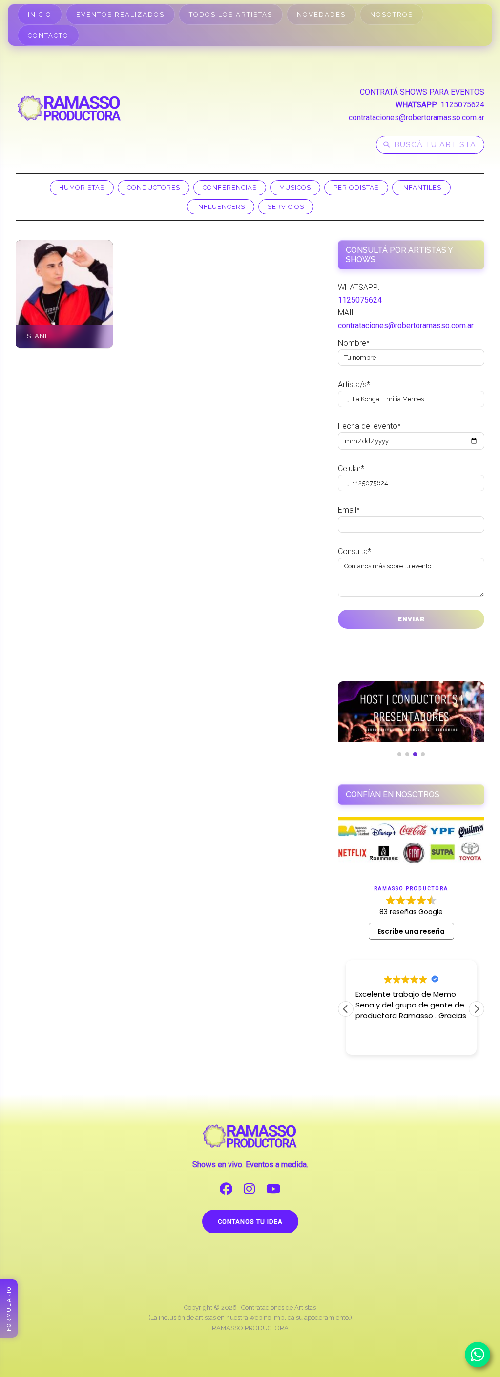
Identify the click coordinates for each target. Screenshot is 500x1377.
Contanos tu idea (250, 1221)
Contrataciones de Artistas (278, 1307)
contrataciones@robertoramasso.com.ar (416, 117)
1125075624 (462, 104)
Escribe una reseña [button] (411, 931)
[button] (476, 1009)
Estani (34, 336)
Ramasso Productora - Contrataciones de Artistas (69, 108)
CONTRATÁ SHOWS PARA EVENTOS (422, 92)
